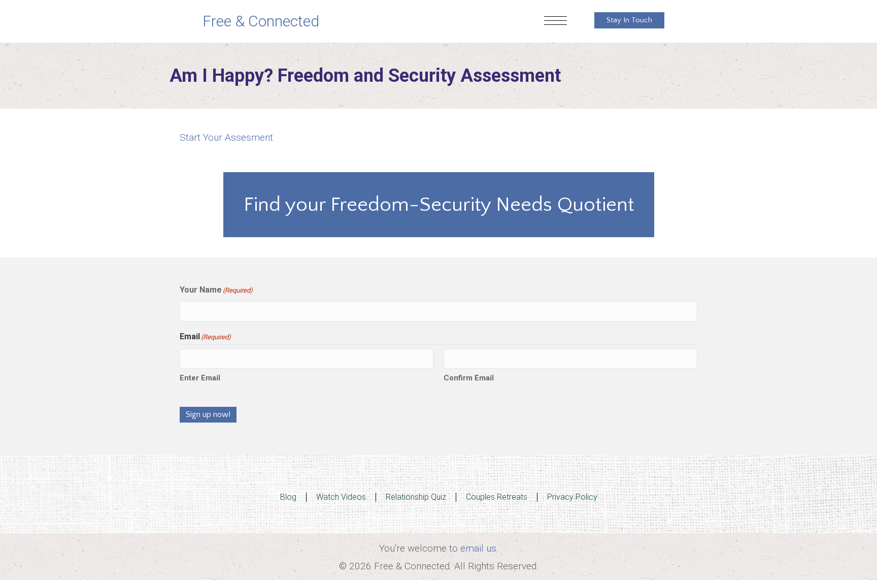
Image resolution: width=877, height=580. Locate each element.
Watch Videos (341, 497)
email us (478, 548)
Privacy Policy (572, 497)
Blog (288, 497)
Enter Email (200, 377)
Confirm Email (469, 377)
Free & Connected (261, 21)
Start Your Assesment (226, 137)
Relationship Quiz (416, 497)
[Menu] (555, 21)
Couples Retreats (496, 497)
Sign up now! (208, 414)
